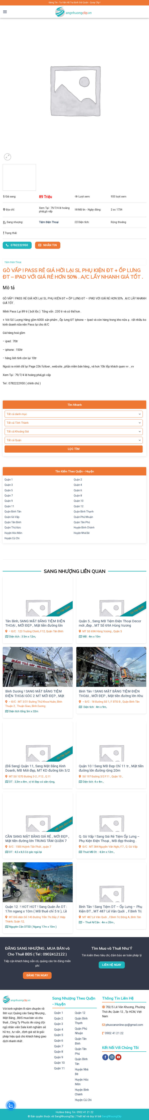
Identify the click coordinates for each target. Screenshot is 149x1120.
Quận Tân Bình (13, 522)
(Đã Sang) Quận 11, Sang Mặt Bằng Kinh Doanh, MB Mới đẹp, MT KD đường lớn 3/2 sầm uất (37, 770)
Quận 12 (78, 506)
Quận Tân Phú (82, 522)
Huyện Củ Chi (12, 538)
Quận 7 (9, 495)
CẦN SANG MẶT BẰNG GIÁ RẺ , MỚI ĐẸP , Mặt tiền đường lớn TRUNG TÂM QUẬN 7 (37, 839)
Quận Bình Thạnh (84, 511)
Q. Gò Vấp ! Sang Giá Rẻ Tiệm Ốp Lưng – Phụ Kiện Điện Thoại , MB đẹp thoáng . (109, 839)
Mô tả (9, 287)
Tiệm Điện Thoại (49, 222)
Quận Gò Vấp (12, 517)
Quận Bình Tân (13, 511)
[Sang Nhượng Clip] (74, 11)
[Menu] (5, 11)
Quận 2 (78, 479)
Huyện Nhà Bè (82, 533)
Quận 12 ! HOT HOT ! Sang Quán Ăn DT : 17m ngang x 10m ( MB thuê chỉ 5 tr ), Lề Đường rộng (36, 911)
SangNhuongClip (111, 1116)
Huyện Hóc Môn (13, 533)
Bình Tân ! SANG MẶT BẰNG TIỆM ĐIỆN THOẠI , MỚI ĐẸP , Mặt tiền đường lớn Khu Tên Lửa (111, 695)
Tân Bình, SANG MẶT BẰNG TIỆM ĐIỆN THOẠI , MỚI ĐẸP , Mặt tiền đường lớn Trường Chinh (35, 625)
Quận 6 (78, 490)
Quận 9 (9, 500)
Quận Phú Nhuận (83, 517)
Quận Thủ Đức (13, 527)
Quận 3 (9, 484)
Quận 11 (9, 506)
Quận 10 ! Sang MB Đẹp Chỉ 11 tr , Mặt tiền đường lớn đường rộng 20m (111, 768)
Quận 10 (78, 500)
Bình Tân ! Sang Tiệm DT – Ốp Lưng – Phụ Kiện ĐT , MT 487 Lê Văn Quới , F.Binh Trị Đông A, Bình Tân (110, 911)
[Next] (140, 178)
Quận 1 (9, 479)
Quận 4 (78, 484)
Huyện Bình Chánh (84, 527)
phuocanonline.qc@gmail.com (124, 1025)
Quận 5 (9, 490)
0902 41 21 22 (114, 1033)
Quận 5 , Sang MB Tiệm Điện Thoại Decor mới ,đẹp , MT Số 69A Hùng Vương (110, 623)
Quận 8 (78, 495)
